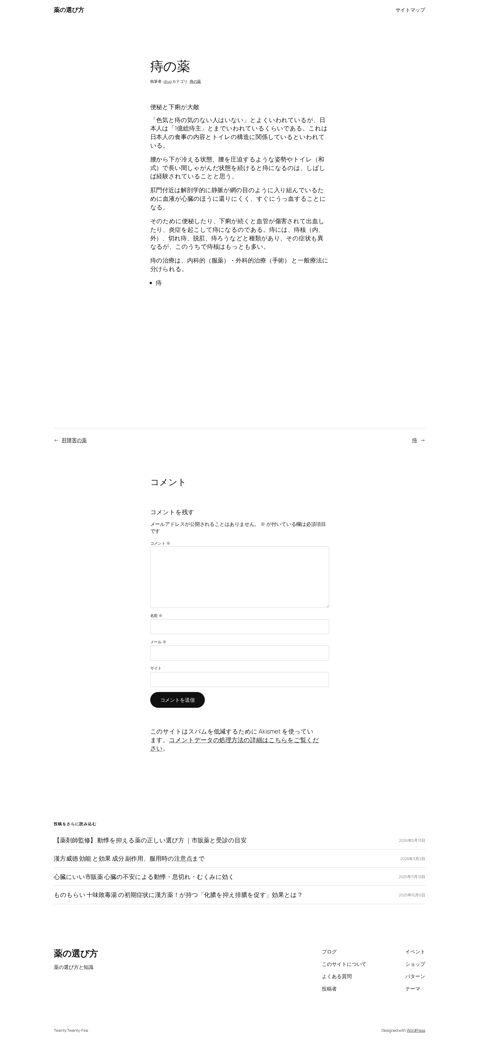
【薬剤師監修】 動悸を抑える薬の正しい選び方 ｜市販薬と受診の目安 (150, 840)
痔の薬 (195, 81)
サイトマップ (410, 9)
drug (168, 81)
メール (158, 641)
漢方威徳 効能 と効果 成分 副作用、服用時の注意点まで (129, 858)
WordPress (416, 1030)
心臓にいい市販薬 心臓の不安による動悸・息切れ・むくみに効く (144, 876)
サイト (156, 668)
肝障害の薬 (74, 440)
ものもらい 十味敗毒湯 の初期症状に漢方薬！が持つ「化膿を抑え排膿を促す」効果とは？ (178, 894)
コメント (160, 543)
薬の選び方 (69, 10)
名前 (156, 615)
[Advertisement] (239, 326)
